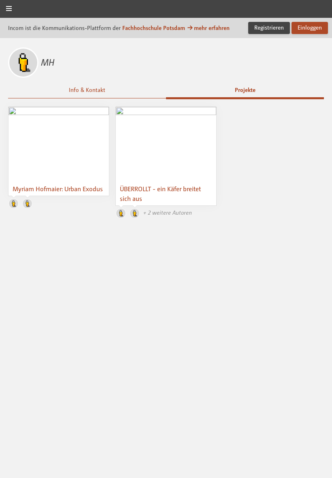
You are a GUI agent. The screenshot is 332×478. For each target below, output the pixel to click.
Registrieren (269, 27)
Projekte (245, 89)
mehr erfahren (212, 27)
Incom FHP (166, 9)
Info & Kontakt (87, 89)
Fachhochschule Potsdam (153, 27)
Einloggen (310, 27)
